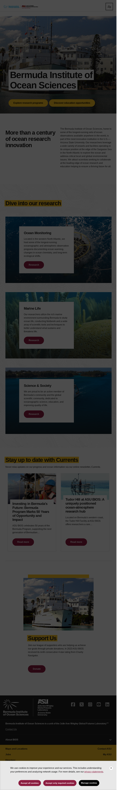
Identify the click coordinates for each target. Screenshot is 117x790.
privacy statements (93, 771)
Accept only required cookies (60, 783)
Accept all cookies (30, 783)
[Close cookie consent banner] (111, 768)
